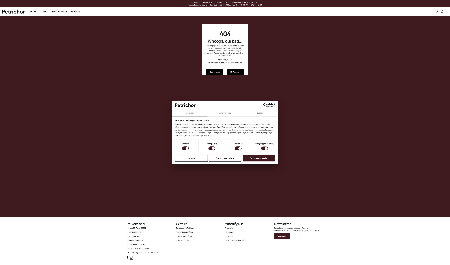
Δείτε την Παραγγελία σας (235, 240)
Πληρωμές (229, 232)
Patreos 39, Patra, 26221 (136, 228)
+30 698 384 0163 (133, 236)
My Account (235, 72)
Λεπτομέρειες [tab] (225, 113)
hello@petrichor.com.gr (136, 240)
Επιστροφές (230, 236)
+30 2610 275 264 (134, 232)
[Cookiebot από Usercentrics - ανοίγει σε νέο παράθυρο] (265, 105)
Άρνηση (191, 158)
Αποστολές (229, 228)
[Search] (436, 11)
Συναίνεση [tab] (190, 113)
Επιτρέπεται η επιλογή (225, 158)
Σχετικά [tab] (260, 113)
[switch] (211, 149)
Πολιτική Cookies (182, 240)
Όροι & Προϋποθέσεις (184, 232)
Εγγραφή (282, 236)
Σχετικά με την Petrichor (185, 228)
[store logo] (13, 11)
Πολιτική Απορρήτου (184, 236)
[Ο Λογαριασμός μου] (441, 11)
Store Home (215, 72)
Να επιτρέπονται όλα (258, 158)
